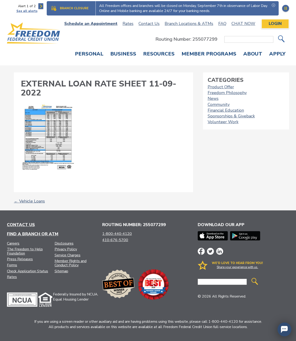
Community (219, 104)
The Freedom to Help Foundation (25, 251)
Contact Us (149, 23)
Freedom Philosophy (227, 92)
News (213, 98)
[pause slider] (285, 8)
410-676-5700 (115, 240)
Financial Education (226, 110)
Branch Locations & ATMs (189, 23)
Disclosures (64, 243)
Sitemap (61, 271)
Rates (128, 23)
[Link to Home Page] (34, 33)
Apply (277, 54)
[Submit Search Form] (281, 39)
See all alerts (26, 11)
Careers (13, 243)
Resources (159, 54)
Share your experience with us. (237, 267)
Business (123, 54)
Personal (89, 54)
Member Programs (209, 54)
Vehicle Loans (29, 201)
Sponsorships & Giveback (231, 116)
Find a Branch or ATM (32, 234)
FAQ (222, 23)
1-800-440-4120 (117, 233)
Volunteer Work (223, 122)
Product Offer (221, 87)
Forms (12, 265)
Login (275, 23)
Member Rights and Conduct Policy (70, 263)
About (252, 54)
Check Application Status (27, 271)
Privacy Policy (66, 249)
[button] (284, 329)
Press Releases (20, 259)
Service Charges (67, 255)
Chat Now (243, 23)
